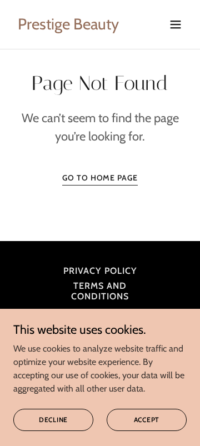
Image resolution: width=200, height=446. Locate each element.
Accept (147, 419)
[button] (175, 24)
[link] (68, 26)
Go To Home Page (99, 178)
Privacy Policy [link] (99, 270)
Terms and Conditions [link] (100, 291)
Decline (53, 419)
